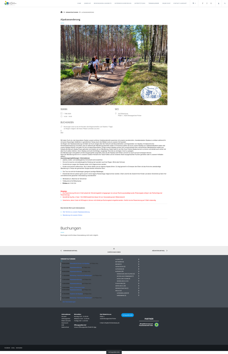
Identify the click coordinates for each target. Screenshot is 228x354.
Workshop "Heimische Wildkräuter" (81, 275)
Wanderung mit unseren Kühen (72, 215)
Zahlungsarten (65, 318)
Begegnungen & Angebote (102, 3)
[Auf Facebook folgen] (202, 3)
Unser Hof (87, 3)
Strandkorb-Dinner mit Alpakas (79, 263)
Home (79, 3)
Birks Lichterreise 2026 (77, 287)
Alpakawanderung (76, 267)
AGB (62, 325)
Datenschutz (65, 327)
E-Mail (62, 132)
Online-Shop (166, 3)
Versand (63, 316)
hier (95, 327)
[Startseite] (10, 3)
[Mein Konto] (219, 3)
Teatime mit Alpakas (76, 294)
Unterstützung (139, 3)
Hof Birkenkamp (123, 114)
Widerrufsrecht (66, 321)
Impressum (64, 323)
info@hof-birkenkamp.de (111, 323)
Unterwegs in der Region (123, 3)
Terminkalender (153, 3)
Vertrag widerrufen (128, 315)
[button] (114, 208)
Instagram (19, 348)
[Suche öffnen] (225, 3)
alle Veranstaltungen (69, 302)
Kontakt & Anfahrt (180, 3)
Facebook (7, 348)
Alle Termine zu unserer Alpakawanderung (76, 212)
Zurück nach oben (114, 252)
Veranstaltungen (72, 12)
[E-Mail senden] (211, 3)
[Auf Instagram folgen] (206, 3)
